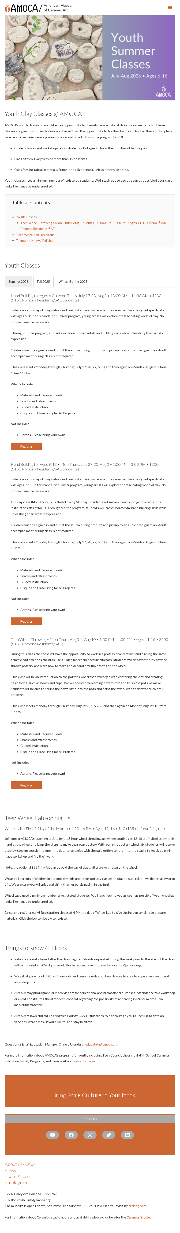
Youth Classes (26, 217)
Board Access (18, 1176)
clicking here (137, 1206)
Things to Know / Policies (34, 240)
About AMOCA (20, 1164)
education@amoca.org (101, 1044)
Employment (17, 1182)
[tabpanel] (90, 541)
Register (26, 446)
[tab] (18, 281)
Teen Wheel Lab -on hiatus (35, 235)
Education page (84, 1061)
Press (10, 1170)
